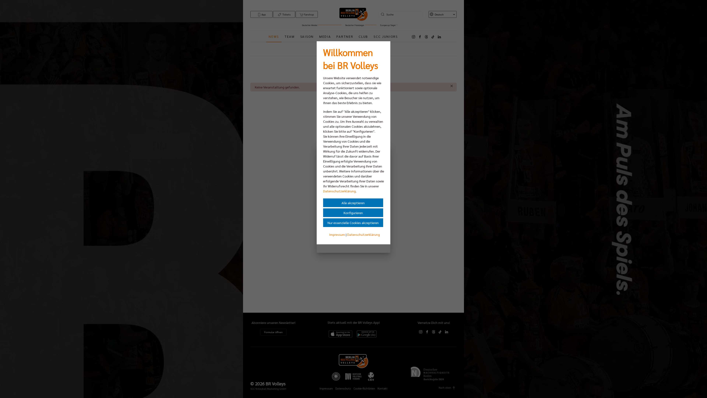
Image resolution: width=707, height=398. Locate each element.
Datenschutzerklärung (339, 191)
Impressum (337, 234)
